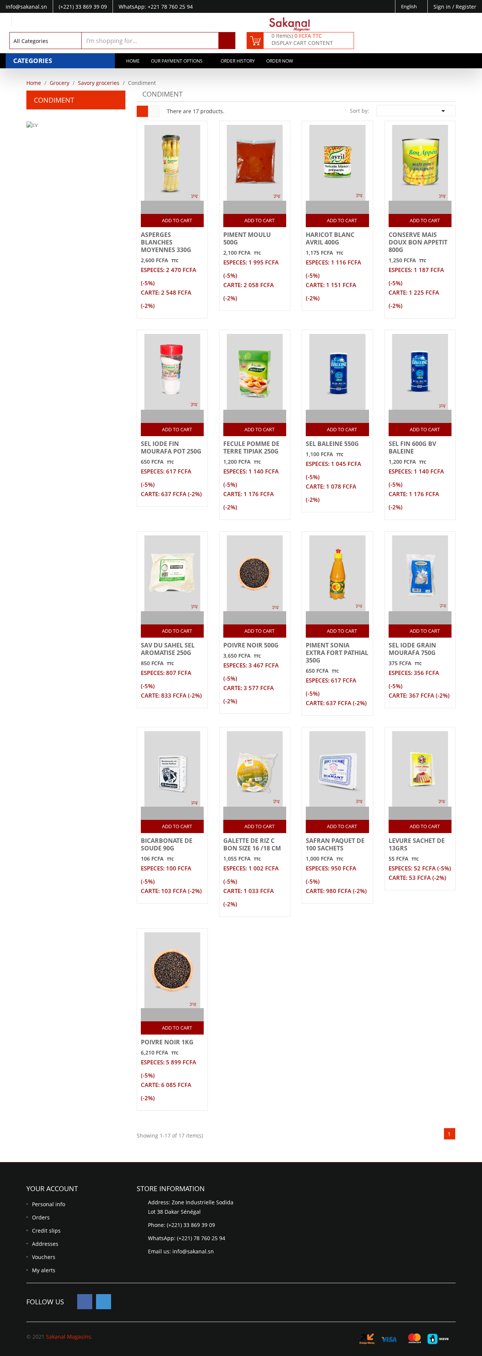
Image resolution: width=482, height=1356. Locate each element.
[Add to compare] (165, 207)
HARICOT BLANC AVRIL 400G (330, 238)
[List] (153, 111)
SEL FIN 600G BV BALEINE (412, 447)
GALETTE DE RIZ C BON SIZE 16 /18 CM (252, 844)
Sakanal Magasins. (69, 1336)
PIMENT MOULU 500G (247, 238)
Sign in (442, 6)
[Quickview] (180, 207)
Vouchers (43, 1257)
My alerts (43, 1270)
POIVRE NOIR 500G (251, 645)
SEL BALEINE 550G (332, 444)
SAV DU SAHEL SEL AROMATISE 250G (168, 649)
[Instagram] (103, 1301)
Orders (41, 1217)
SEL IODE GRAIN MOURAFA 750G (412, 649)
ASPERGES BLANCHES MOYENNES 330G (166, 242)
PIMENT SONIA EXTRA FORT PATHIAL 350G (337, 652)
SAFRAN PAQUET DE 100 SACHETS (335, 844)
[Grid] (142, 111)
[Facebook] (84, 1301)
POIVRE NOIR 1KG (167, 1042)
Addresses (45, 1243)
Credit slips (46, 1230)
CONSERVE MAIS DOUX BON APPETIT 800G (418, 242)
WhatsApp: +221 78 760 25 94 (156, 6)
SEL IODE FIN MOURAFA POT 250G (171, 447)
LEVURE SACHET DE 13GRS (417, 844)
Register (466, 6)
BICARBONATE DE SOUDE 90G (166, 844)
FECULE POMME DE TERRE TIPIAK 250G (251, 447)
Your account (52, 1188)
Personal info (48, 1204)
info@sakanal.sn (193, 1251)
